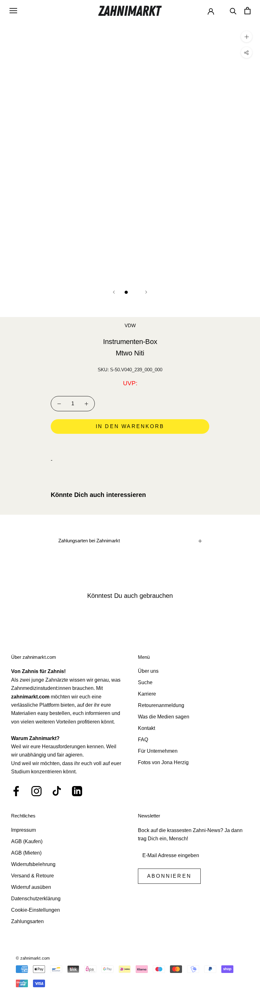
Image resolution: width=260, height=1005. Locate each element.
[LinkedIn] (77, 791)
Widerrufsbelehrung (33, 864)
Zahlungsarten (27, 921)
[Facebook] (16, 791)
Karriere (147, 694)
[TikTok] (57, 791)
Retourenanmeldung (161, 705)
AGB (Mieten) (26, 853)
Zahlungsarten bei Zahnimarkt (89, 540)
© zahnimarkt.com (33, 958)
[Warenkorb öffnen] (247, 10)
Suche (145, 682)
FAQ (143, 739)
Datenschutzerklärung (36, 898)
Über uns (148, 671)
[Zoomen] (246, 36)
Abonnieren (169, 876)
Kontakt (146, 728)
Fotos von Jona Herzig (163, 762)
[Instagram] (36, 791)
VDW (130, 325)
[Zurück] (114, 292)
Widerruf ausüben (31, 887)
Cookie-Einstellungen (35, 910)
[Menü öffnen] (13, 10)
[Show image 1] (126, 292)
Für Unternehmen (158, 751)
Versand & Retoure (32, 875)
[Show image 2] (133, 292)
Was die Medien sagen (163, 716)
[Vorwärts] (146, 292)
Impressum (23, 830)
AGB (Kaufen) (26, 841)
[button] (130, 444)
